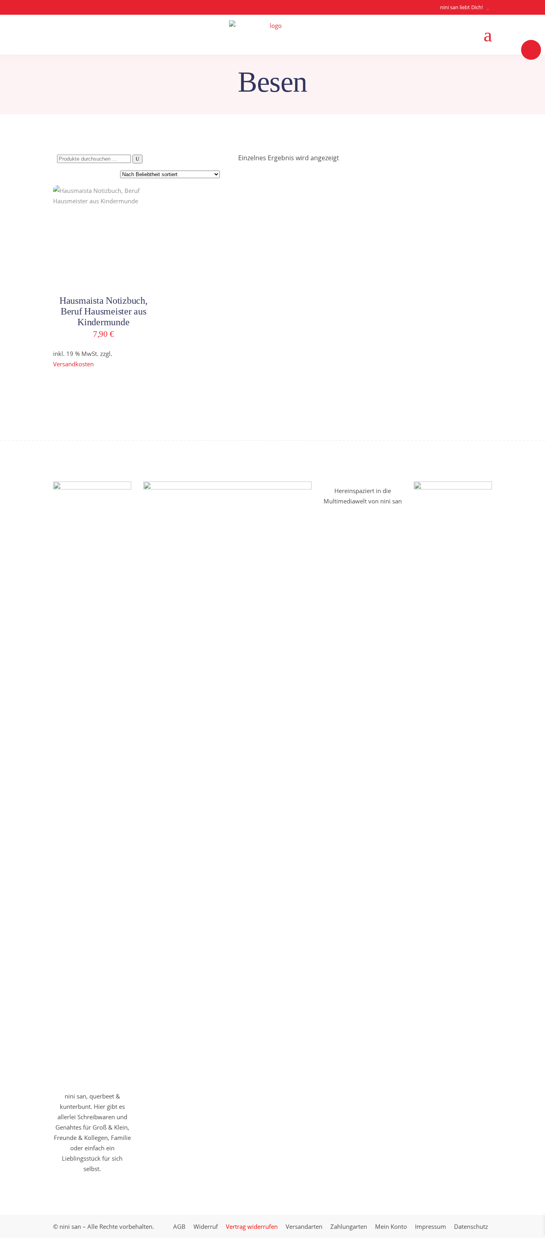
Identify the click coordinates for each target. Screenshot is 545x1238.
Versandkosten (73, 364)
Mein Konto (391, 1226)
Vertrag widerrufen (252, 1226)
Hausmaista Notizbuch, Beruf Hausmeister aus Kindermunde (103, 311)
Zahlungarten (348, 1226)
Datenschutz (471, 1226)
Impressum (430, 1226)
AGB (179, 1226)
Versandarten (304, 1226)
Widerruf (206, 1226)
